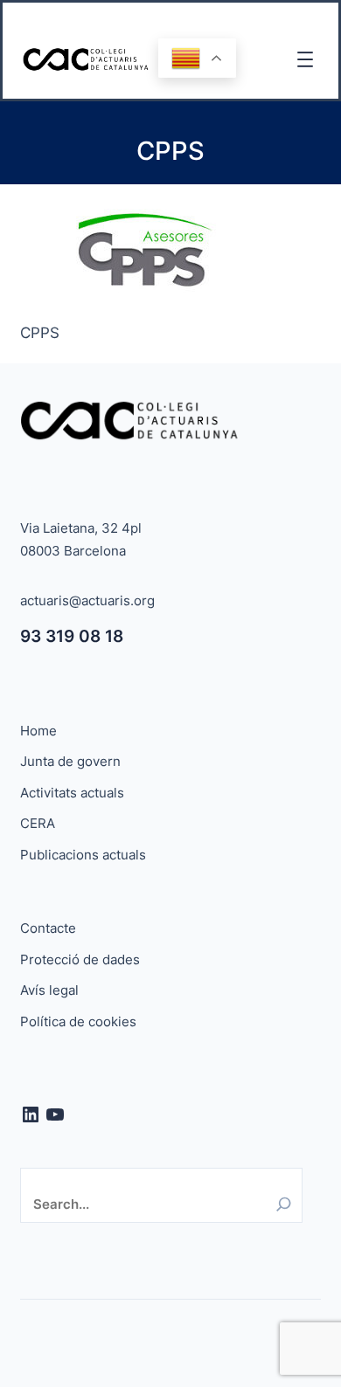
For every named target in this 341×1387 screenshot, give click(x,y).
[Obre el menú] (305, 59)
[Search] (284, 1204)
